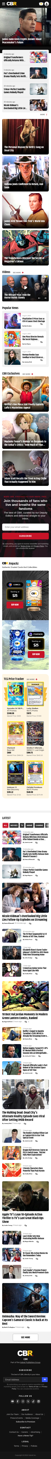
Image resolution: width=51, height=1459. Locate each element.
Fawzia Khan (28, 1039)
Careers (24, 1432)
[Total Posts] (41, 324)
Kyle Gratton (28, 326)
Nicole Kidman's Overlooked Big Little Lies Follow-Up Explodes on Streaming (15, 109)
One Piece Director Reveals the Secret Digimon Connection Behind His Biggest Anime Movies (33, 338)
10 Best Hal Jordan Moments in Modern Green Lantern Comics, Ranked (25, 1016)
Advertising (35, 1432)
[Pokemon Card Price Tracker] (41, 4)
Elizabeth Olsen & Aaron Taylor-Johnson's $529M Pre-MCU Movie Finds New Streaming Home (35, 952)
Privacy (25, 1446)
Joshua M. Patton (30, 1056)
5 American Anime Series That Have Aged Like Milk (34, 969)
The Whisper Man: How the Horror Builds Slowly (17, 296)
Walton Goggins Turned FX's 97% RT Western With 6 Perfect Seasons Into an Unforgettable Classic (35, 1050)
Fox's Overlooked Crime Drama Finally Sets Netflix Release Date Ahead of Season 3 (15, 78)
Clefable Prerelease (34, 787)
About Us (39, 1414)
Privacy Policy (39, 546)
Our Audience (27, 1414)
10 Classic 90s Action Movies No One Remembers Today (35, 1254)
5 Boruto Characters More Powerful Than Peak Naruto (33, 1169)
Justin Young (8, 1225)
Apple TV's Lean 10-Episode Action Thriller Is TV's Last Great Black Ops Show (23, 1218)
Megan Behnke (29, 1241)
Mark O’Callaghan (9, 1327)
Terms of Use (25, 546)
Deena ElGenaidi (30, 859)
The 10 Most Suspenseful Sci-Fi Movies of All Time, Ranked (35, 935)
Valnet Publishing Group (30, 1362)
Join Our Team (12, 1414)
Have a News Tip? (25, 1436)
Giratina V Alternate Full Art (37, 748)
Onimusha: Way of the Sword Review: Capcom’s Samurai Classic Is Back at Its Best (25, 1320)
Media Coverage (32, 1418)
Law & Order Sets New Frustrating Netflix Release (33, 1237)
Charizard (11, 748)
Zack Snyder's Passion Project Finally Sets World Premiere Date (36, 1271)
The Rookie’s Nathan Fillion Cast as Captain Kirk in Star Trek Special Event (35, 1135)
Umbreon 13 (12, 787)
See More (17, 273)
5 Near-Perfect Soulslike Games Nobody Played (14, 90)
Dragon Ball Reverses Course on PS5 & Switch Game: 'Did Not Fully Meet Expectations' (35, 1152)
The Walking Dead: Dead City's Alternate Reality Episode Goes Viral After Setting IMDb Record (23, 1116)
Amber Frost (28, 939)
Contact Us (14, 1432)
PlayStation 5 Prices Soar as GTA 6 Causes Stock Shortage (33, 320)
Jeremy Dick (28, 362)
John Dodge (28, 958)
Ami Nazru (27, 344)
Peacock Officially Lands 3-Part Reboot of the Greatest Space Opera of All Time (35, 1067)
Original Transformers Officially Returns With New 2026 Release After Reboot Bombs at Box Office (35, 837)
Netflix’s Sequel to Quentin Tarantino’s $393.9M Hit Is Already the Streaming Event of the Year (35, 1033)
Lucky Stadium (32, 708)
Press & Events (16, 1418)
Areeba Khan (28, 973)
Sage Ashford (8, 1021)
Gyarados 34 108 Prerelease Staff (20, 708)
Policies (34, 1446)
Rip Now (15, 605)
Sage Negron (29, 875)
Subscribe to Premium (25, 1422)
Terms (16, 1446)
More (42, 115)
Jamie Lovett (28, 842)
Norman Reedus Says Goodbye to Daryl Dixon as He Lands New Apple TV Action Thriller (32, 356)
